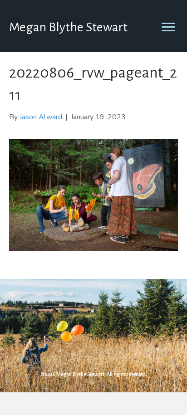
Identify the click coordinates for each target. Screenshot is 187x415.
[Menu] (168, 27)
